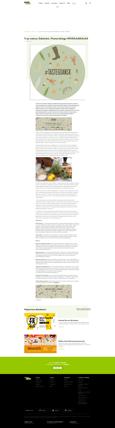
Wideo (68, 3)
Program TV (62, 3)
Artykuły (66, 379)
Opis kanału (80, 379)
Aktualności (34, 31)
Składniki (37, 384)
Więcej (74, 3)
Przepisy (41, 3)
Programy (47, 3)
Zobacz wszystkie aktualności (84, 308)
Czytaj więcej (61, 326)
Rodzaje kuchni (39, 382)
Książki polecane (67, 384)
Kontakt (80, 390)
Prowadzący (54, 3)
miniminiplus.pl (73, 421)
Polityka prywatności (82, 397)
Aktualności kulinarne (68, 382)
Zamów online (57, 367)
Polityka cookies (81, 400)
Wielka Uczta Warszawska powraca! (71, 341)
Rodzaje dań (38, 379)
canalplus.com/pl (28, 421)
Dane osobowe (81, 395)
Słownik (65, 386)
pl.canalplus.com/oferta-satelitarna (55, 421)
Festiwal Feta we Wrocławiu (68, 320)
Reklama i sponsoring (82, 387)
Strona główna (27, 31)
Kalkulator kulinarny (40, 386)
